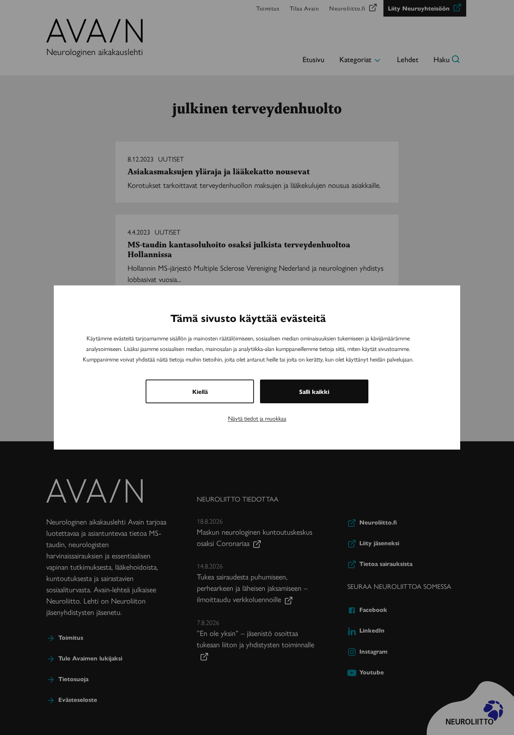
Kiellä (200, 391)
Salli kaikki (314, 391)
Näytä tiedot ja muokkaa (257, 418)
